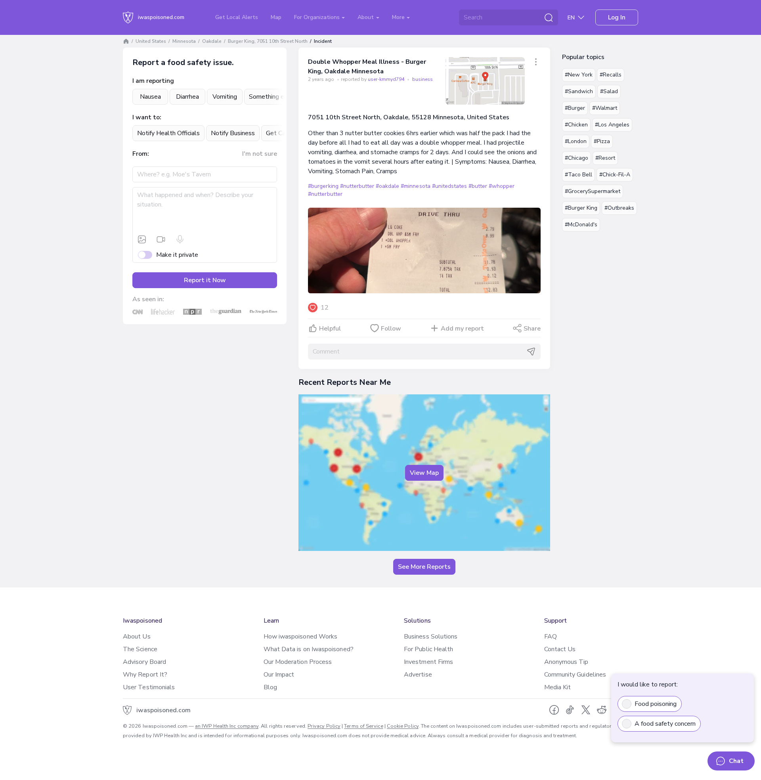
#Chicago (576, 158)
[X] (586, 710)
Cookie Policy (403, 726)
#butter (477, 186)
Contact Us (560, 649)
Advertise (418, 674)
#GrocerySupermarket (592, 191)
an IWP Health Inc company (226, 726)
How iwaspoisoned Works (301, 636)
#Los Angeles (612, 124)
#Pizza (602, 141)
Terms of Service (363, 726)
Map (276, 17)
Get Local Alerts (236, 17)
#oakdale (387, 186)
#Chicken (576, 124)
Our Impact (279, 674)
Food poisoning (656, 704)
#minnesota (415, 186)
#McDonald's (581, 224)
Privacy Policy (324, 726)
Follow (391, 328)
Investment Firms (428, 662)
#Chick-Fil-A (614, 174)
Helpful (330, 328)
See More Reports (424, 566)
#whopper (501, 186)
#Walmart (604, 108)
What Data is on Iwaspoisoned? (309, 649)
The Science (140, 649)
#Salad (609, 91)
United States (151, 41)
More (399, 17)
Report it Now (205, 280)
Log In (616, 17)
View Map (424, 472)
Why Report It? (145, 674)
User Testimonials (149, 687)
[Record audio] (180, 239)
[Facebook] (554, 710)
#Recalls (610, 74)
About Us (137, 636)
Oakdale (212, 41)
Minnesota (184, 41)
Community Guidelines (575, 674)
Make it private (177, 254)
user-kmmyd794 (386, 79)
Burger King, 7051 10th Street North (268, 41)
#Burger (575, 108)
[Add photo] (142, 239)
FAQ (550, 636)
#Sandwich (579, 91)
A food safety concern (665, 723)
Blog (270, 687)
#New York (579, 74)
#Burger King (581, 208)
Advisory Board (144, 662)
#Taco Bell (578, 174)
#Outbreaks (619, 208)
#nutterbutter (357, 186)
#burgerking (323, 186)
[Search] (548, 17)
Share (532, 328)
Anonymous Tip (566, 662)
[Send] (531, 351)
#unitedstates (449, 186)
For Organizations (317, 17)
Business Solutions (430, 636)
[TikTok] (570, 710)
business (422, 79)
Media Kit (557, 687)
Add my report (462, 328)
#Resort (605, 158)
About (366, 17)
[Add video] (161, 239)
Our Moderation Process (298, 662)
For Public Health (428, 649)
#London (576, 141)
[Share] (536, 62)
